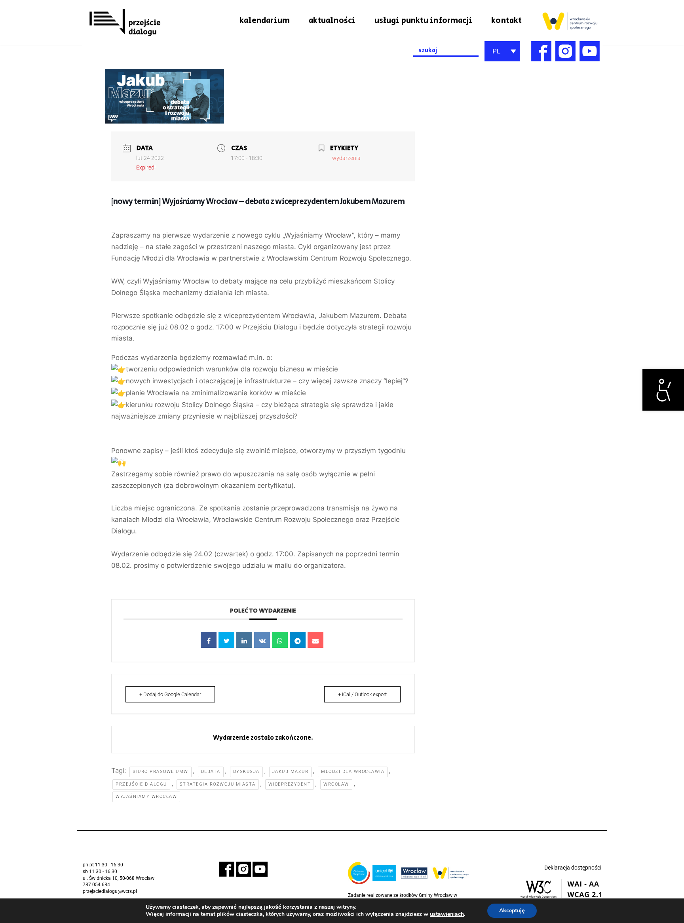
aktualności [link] (332, 21)
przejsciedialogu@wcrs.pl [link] (110, 891)
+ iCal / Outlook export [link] (362, 694)
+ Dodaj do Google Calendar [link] (170, 694)
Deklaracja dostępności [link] (572, 867)
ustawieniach (447, 914)
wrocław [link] (336, 784)
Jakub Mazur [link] (290, 771)
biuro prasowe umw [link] (160, 771)
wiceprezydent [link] (289, 784)
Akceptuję (512, 910)
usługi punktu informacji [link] (423, 21)
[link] (663, 390)
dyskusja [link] (246, 771)
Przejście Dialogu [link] (141, 784)
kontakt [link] (506, 21)
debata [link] (210, 771)
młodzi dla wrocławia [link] (352, 771)
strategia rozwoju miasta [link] (218, 784)
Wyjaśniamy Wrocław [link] (146, 796)
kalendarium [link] (264, 21)
